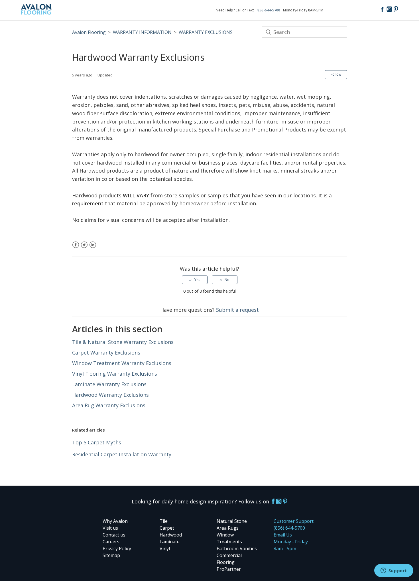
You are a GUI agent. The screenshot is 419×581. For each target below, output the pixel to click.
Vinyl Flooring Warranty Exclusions (114, 373)
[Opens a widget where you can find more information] (393, 571)
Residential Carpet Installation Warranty (121, 454)
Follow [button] (336, 74)
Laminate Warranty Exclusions (109, 384)
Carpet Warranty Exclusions (106, 352)
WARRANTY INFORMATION (142, 32)
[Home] (36, 12)
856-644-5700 (268, 10)
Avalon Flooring (89, 32)
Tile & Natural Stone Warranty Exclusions (123, 342)
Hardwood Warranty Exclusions (110, 394)
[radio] (195, 280)
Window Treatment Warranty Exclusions (121, 363)
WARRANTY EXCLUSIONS (206, 32)
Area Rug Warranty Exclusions (108, 405)
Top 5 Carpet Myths (96, 442)
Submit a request (237, 309)
